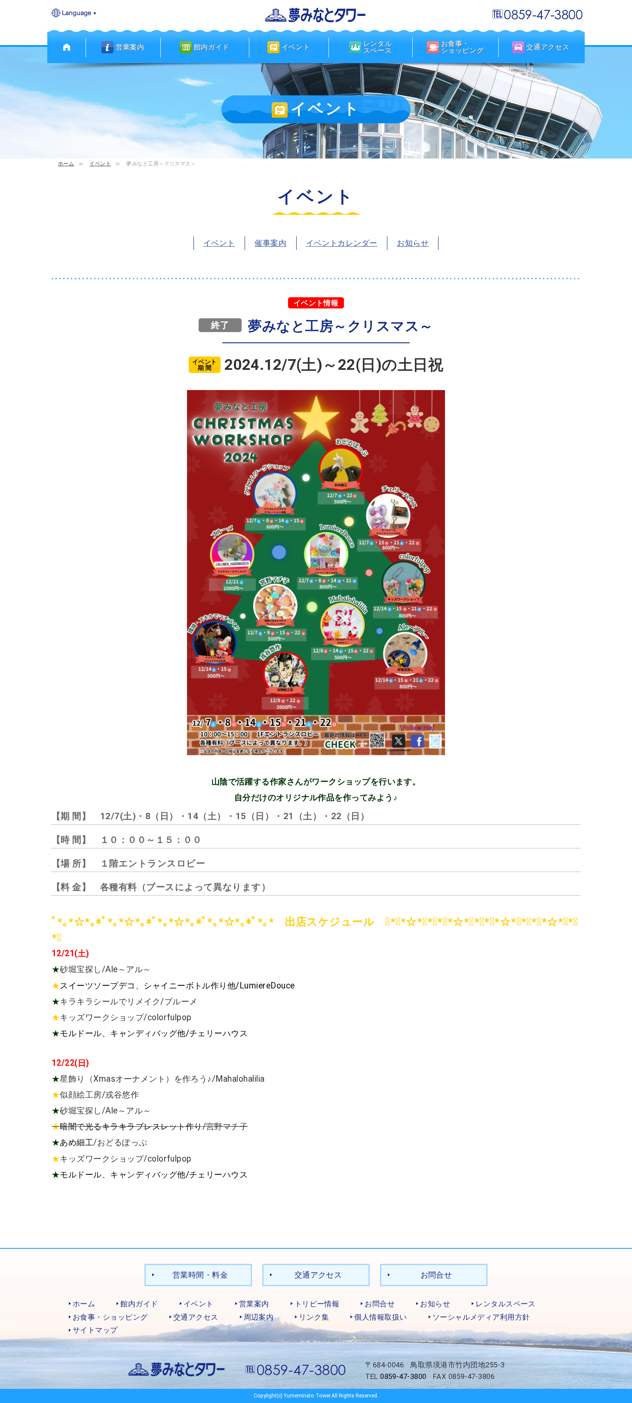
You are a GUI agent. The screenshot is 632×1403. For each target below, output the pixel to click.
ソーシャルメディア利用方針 (481, 1317)
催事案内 (270, 242)
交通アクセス (318, 1274)
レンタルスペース (506, 1303)
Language (74, 13)
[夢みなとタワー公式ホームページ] (316, 14)
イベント (100, 163)
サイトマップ (95, 1330)
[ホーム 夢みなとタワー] (66, 47)
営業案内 (254, 1303)
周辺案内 (259, 1317)
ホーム (66, 163)
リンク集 (314, 1317)
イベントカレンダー (341, 242)
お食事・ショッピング (110, 1317)
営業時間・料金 (200, 1274)
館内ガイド (139, 1303)
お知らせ (413, 242)
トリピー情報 (317, 1303)
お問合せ (436, 1274)
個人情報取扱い (380, 1317)
